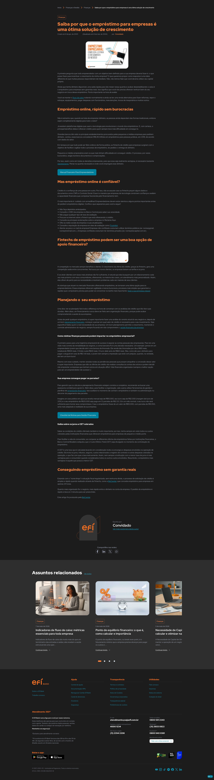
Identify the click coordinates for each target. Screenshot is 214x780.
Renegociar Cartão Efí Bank (81, 693)
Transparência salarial (117, 701)
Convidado (119, 34)
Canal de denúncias (78, 697)
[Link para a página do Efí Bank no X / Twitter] (176, 769)
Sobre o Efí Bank (38, 691)
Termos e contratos (117, 685)
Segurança (75, 705)
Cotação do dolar (155, 697)
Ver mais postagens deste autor (126, 529)
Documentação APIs (78, 689)
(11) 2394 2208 (117, 733)
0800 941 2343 (157, 720)
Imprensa (152, 689)
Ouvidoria (74, 701)
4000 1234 (115, 726)
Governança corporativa (118, 697)
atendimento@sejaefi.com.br (124, 720)
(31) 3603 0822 (157, 726)
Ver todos (89, 574)
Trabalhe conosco (38, 695)
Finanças (87, 8)
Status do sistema (155, 693)
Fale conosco (154, 685)
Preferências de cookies (118, 705)
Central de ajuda (77, 685)
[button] (210, 776)
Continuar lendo (42, 650)
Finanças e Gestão (72, 8)
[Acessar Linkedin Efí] (104, 552)
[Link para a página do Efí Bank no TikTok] (164, 769)
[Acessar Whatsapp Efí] (116, 552)
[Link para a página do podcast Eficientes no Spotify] (168, 769)
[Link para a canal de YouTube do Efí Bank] (156, 769)
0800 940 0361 (157, 733)
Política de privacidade (118, 689)
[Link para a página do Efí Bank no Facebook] (172, 769)
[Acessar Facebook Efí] (97, 552)
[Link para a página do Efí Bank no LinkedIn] (180, 769)
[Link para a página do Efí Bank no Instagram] (160, 769)
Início (59, 8)
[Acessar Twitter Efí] (110, 552)
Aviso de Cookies (116, 693)
